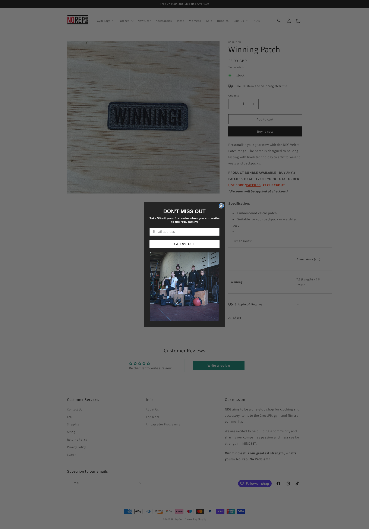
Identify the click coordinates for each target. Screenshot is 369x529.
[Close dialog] (221, 206)
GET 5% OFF (184, 244)
